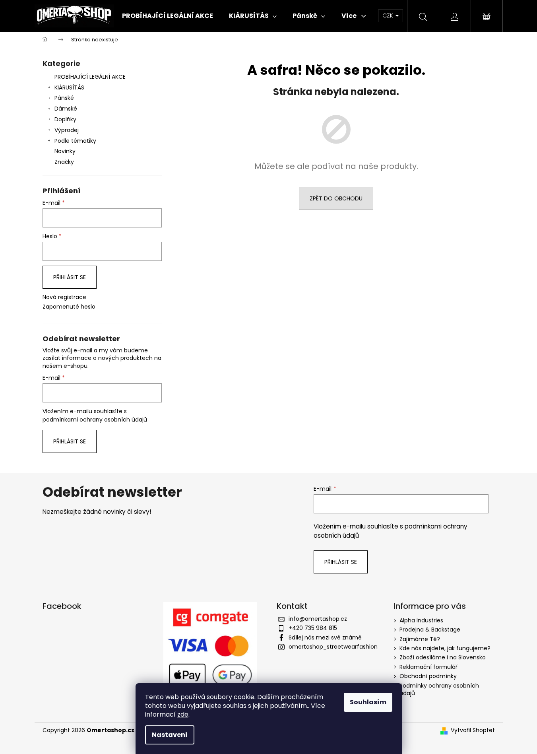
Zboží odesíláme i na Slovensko (442, 657)
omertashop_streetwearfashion (333, 647)
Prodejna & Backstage (429, 630)
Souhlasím (368, 702)
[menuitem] (167, 16)
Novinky (65, 151)
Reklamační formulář (428, 667)
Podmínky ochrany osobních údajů (439, 689)
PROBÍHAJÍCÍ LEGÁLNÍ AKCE (90, 77)
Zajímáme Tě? (419, 639)
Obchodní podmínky (428, 676)
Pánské (64, 98)
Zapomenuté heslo (69, 307)
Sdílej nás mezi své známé (325, 637)
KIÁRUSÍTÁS (69, 87)
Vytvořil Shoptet (473, 730)
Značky (64, 162)
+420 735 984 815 (313, 628)
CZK (388, 15)
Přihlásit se (69, 277)
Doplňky (65, 119)
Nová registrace (64, 297)
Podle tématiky (75, 141)
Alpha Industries (421, 620)
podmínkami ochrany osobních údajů (95, 420)
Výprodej (66, 130)
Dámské (65, 109)
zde (182, 714)
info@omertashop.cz (318, 619)
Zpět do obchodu (336, 198)
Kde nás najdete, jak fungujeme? (444, 648)
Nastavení (170, 734)
